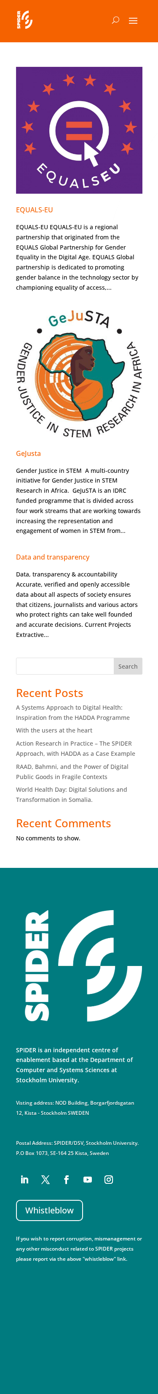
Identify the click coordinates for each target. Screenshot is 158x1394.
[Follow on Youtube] (87, 1179)
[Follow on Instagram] (108, 1179)
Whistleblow (49, 1210)
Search (128, 666)
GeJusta (28, 453)
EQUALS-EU (34, 209)
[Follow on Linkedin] (24, 1179)
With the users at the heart (54, 730)
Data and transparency (52, 557)
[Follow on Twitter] (45, 1179)
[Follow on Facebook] (66, 1179)
